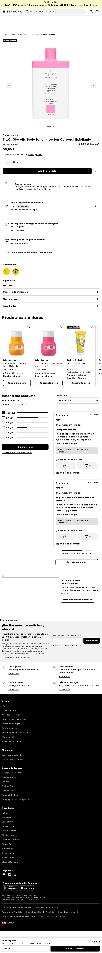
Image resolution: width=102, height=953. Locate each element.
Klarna (39, 155)
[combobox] (78, 400)
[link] (25, 447)
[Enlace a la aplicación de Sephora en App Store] (27, 888)
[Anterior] (8, 85)
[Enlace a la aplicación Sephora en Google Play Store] (11, 888)
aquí (37, 895)
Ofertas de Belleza (40, 897)
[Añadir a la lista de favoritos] (29, 327)
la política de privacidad (32, 653)
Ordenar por (62, 395)
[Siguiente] (93, 85)
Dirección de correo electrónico (66, 635)
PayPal (31, 155)
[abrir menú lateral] (4, 11)
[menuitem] (91, 11)
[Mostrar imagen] (51, 84)
